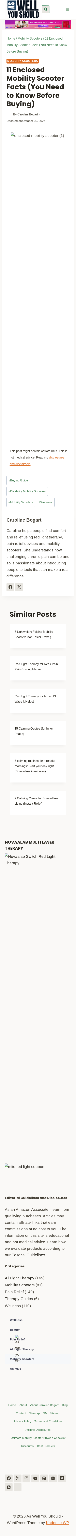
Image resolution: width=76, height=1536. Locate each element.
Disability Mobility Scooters (27, 491)
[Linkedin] (53, 1478)
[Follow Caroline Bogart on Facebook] (10, 587)
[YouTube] (35, 1478)
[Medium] (62, 1478)
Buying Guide (18, 480)
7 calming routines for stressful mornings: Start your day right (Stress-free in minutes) (35, 766)
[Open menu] (67, 9)
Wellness (45, 502)
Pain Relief (14, 1292)
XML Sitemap (51, 1413)
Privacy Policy (22, 1421)
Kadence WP (57, 1523)
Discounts (27, 1446)
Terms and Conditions (48, 1421)
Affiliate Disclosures (38, 1429)
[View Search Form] (45, 9)
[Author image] (9, 114)
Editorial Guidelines (28, 1255)
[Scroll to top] (71, 1512)
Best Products (46, 1446)
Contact (21, 1413)
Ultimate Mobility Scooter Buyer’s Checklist (38, 1437)
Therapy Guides (19, 1299)
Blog (65, 1405)
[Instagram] (26, 1478)
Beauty (15, 1329)
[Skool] (17, 1487)
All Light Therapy (19, 1278)
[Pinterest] (44, 1478)
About (23, 1405)
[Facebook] (9, 1478)
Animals (15, 1368)
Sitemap (34, 1413)
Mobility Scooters (22, 60)
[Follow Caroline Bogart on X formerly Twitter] (19, 587)
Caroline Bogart (27, 114)
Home (12, 1405)
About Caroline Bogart (44, 1405)
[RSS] (9, 1487)
